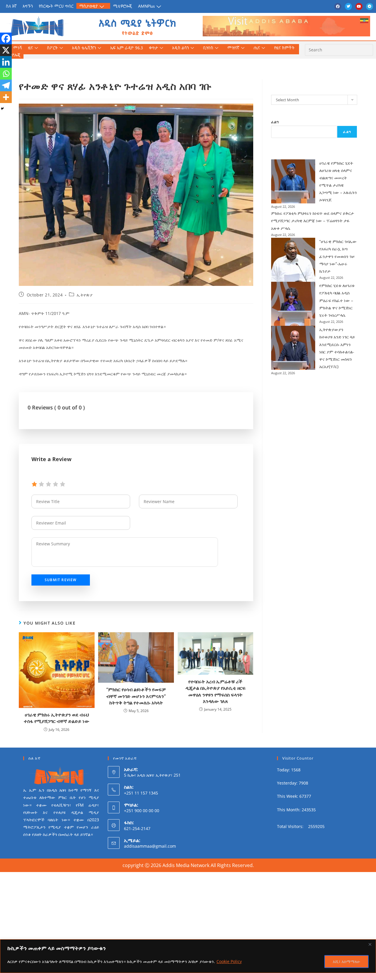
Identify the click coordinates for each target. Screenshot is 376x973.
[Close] (369, 944)
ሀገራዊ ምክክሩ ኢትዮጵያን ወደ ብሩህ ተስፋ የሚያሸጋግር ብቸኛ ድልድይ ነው (56, 717)
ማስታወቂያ (88, 6)
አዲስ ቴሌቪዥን (84, 47)
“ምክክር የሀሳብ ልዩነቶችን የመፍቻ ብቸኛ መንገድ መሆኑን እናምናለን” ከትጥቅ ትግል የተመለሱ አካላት (136, 696)
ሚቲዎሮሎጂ (122, 6)
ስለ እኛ (11, 6)
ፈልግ (275, 121)
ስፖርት (52, 47)
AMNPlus (146, 6)
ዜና (30, 47)
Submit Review (61, 579)
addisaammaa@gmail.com (150, 846)
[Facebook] (337, 6)
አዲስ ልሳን (180, 47)
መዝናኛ (233, 47)
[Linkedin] (6, 62)
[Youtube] (358, 6)
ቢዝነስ (208, 47)
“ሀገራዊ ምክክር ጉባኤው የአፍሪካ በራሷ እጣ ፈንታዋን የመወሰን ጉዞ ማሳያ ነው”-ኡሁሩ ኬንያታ (338, 256)
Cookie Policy (229, 961)
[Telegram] (369, 6)
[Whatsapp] (6, 74)
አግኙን (28, 6)
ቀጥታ (153, 47)
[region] (188, 956)
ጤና (257, 47)
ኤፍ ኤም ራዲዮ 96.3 (126, 47)
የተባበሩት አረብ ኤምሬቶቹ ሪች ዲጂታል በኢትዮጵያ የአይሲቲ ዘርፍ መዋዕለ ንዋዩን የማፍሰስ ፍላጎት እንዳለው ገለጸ (215, 691)
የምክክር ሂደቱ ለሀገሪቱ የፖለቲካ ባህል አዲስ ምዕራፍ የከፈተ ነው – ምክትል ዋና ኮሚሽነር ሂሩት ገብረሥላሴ (337, 300)
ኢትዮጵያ (85, 295)
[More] (6, 97)
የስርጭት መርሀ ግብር (56, 6)
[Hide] (2, 108)
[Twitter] (348, 6)
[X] (6, 50)
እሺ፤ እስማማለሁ (346, 961)
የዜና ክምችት (284, 47)
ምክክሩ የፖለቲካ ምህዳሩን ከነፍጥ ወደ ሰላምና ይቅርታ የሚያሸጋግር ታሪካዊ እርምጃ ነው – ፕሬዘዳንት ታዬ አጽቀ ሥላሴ (312, 220)
